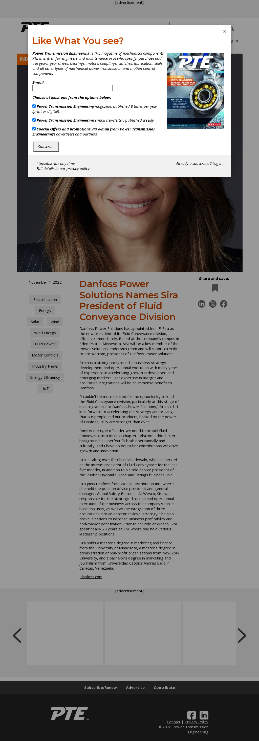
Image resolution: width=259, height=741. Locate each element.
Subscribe (46, 146)
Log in (217, 163)
